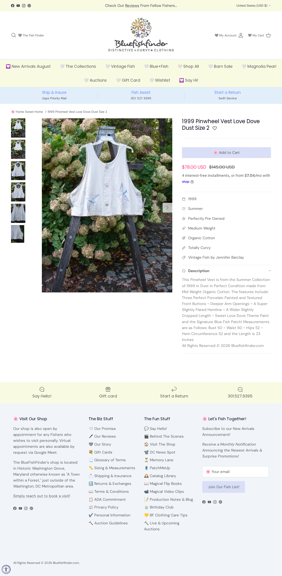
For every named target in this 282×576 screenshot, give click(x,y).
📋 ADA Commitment (107, 499)
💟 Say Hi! (188, 80)
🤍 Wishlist (159, 80)
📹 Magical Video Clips (164, 491)
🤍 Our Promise (102, 428)
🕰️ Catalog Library (160, 475)
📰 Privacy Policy (103, 507)
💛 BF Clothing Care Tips (165, 515)
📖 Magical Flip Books (163, 483)
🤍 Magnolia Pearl (258, 66)
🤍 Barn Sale (220, 66)
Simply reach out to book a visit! (41, 495)
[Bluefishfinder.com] (141, 35)
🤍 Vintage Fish (120, 66)
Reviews (132, 5)
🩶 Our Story (100, 444)
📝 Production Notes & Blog (168, 499)
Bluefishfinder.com (66, 563)
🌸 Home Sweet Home (27, 112)
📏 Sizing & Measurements (112, 467)
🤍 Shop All (188, 66)
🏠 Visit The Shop (159, 444)
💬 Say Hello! (155, 428)
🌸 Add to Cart (226, 152)
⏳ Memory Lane (158, 459)
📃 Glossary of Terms (107, 459)
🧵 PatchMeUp (157, 467)
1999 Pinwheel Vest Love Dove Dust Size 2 (77, 112)
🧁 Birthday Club (159, 507)
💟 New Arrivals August (28, 66)
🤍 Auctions (95, 80)
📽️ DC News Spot (159, 452)
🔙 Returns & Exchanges (110, 483)
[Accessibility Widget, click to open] (6, 569)
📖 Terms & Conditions (109, 491)
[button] (214, 129)
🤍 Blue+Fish (156, 66)
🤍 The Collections (78, 66)
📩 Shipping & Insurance (110, 475)
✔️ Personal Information (109, 515)
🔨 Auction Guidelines (108, 523)
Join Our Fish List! (223, 486)
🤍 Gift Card (128, 80)
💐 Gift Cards (100, 452)
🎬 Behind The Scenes (164, 436)
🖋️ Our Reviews (102, 436)
